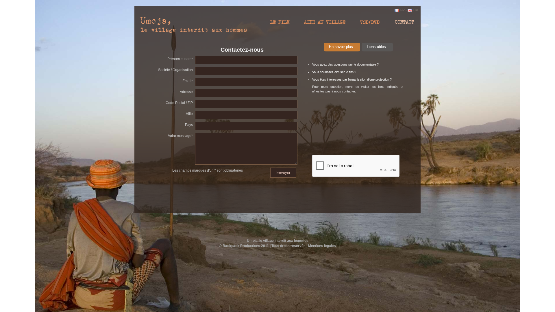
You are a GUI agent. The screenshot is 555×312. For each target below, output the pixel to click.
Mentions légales (322, 246)
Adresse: (187, 92)
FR (402, 10)
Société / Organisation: (176, 70)
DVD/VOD (370, 24)
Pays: (189, 125)
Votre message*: (181, 136)
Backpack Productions (241, 246)
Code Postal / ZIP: (180, 103)
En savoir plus (341, 46)
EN (415, 10)
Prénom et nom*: (180, 59)
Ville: (190, 114)
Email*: (188, 81)
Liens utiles (376, 46)
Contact (402, 24)
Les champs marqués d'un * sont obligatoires (207, 170)
